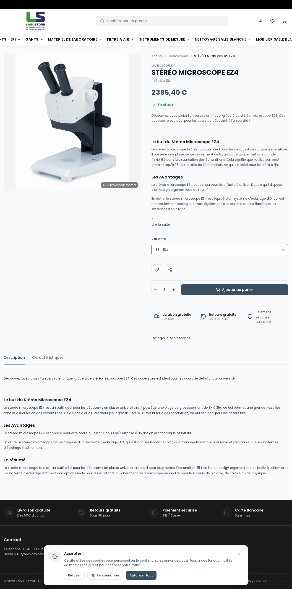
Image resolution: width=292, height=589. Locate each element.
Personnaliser (108, 575)
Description (14, 357)
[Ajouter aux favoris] (156, 269)
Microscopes (179, 56)
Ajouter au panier (238, 289)
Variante (158, 239)
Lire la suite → (162, 224)
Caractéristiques (48, 357)
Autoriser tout (141, 575)
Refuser (74, 575)
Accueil (157, 56)
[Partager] (170, 269)
